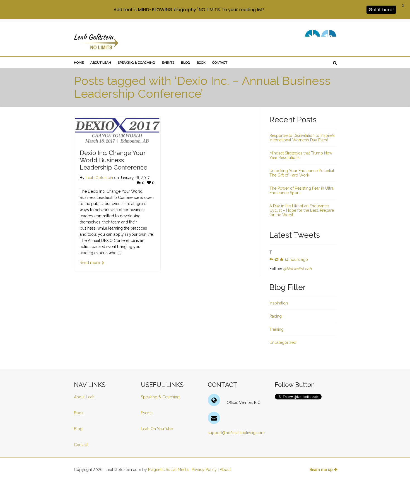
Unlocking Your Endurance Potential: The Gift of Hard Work (302, 172)
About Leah (84, 397)
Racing (275, 316)
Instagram (332, 33)
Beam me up (321, 469)
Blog (79, 429)
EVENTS (168, 63)
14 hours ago (296, 259)
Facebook (316, 33)
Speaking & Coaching (160, 397)
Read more (90, 262)
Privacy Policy (204, 469)
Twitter (308, 33)
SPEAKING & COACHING (136, 63)
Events (147, 413)
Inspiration (278, 303)
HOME (79, 63)
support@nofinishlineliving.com (236, 432)
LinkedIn (324, 33)
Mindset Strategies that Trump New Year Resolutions (300, 155)
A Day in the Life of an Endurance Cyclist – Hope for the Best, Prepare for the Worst (301, 210)
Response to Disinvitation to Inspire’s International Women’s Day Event (302, 137)
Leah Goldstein (99, 177)
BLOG (185, 63)
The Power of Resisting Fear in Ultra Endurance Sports (301, 190)
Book (78, 413)
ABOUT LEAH (100, 63)
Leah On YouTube (157, 429)
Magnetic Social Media (168, 469)
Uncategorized (282, 342)
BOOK (201, 63)
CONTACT (219, 63)
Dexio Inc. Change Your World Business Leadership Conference (113, 160)
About (225, 469)
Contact (81, 444)
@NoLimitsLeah (297, 268)
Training (276, 329)
